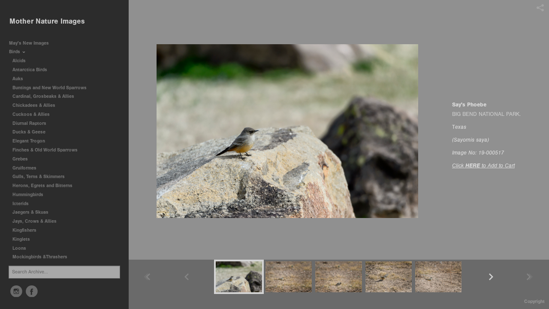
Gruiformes (25, 168)
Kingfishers (25, 230)
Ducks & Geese (29, 132)
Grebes (20, 159)
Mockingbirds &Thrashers (39, 257)
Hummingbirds (28, 194)
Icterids (20, 203)
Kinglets (21, 239)
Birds (15, 52)
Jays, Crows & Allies (34, 221)
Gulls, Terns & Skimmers (39, 176)
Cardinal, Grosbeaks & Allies (43, 96)
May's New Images (29, 43)
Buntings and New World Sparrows (50, 88)
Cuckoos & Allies (31, 114)
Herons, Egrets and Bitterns (43, 185)
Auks (18, 79)
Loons (19, 248)
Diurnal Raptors (30, 123)
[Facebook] (31, 291)
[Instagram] (16, 291)
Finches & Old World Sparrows (45, 150)
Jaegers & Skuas (31, 212)
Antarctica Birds (30, 70)
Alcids (19, 61)
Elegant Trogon (28, 141)
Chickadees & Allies (34, 105)
